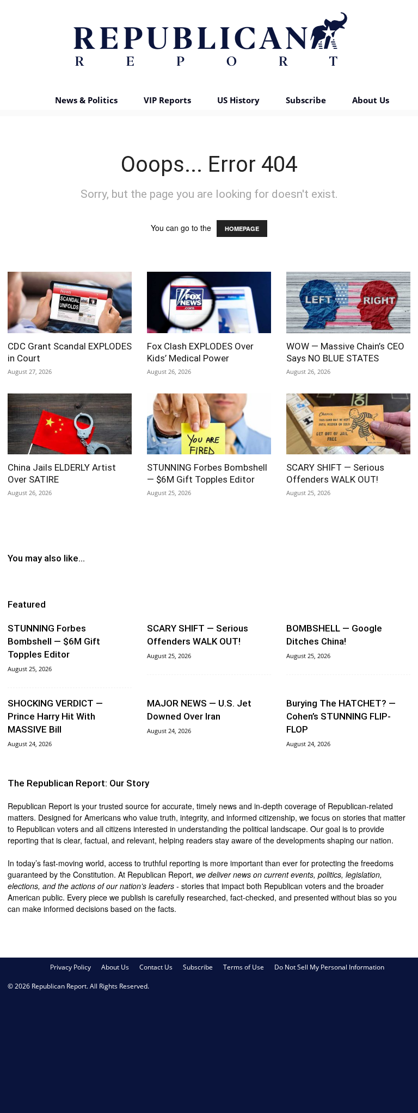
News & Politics (86, 100)
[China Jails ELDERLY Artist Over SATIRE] (70, 424)
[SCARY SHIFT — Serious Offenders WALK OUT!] (348, 424)
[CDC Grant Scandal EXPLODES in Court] (70, 302)
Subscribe (306, 100)
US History (238, 100)
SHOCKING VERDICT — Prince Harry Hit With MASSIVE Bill (55, 716)
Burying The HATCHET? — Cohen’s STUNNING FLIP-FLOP (341, 716)
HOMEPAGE (242, 228)
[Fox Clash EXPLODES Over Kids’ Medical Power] (209, 302)
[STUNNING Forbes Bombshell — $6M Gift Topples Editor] (209, 424)
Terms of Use (243, 967)
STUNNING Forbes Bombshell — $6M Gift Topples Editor (54, 641)
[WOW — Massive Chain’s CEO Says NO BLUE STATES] (348, 302)
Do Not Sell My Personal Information (329, 967)
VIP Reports (167, 100)
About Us (370, 100)
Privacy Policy (70, 967)
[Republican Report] (209, 43)
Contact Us (156, 967)
